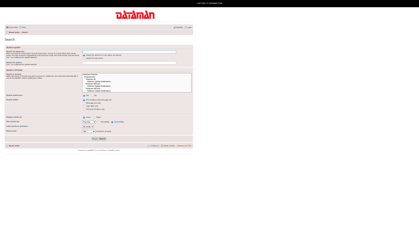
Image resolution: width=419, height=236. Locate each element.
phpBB (90, 150)
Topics (98, 117)
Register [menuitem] (179, 27)
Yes (87, 95)
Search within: (12, 100)
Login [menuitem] (189, 27)
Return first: (11, 131)
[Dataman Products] (136, 74)
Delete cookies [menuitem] (169, 146)
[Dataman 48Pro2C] (136, 84)
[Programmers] (136, 77)
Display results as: (14, 117)
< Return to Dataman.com (209, 3)
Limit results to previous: (17, 126)
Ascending (104, 122)
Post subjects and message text (99, 100)
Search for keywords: (15, 51)
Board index (14, 146)
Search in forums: (14, 74)
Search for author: (14, 62)
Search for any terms (94, 58)
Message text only (93, 103)
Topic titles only (92, 106)
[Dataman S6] (136, 79)
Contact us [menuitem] (155, 146)
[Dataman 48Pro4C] (136, 89)
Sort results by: (12, 121)
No (95, 95)
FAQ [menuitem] (24, 27)
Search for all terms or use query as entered (103, 55)
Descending (119, 122)
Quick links (13, 27)
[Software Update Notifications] (136, 81)
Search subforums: (14, 95)
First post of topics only (95, 109)
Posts (88, 117)
